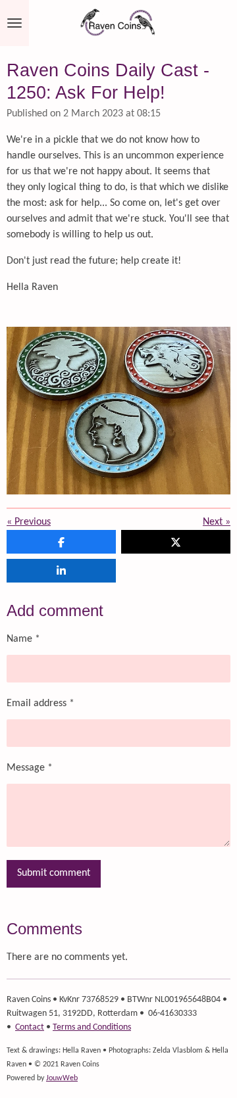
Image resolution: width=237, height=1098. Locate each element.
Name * (23, 639)
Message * (30, 768)
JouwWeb (62, 1078)
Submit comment (53, 873)
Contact (29, 1027)
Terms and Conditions (92, 1027)
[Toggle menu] (14, 23)
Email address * (40, 703)
